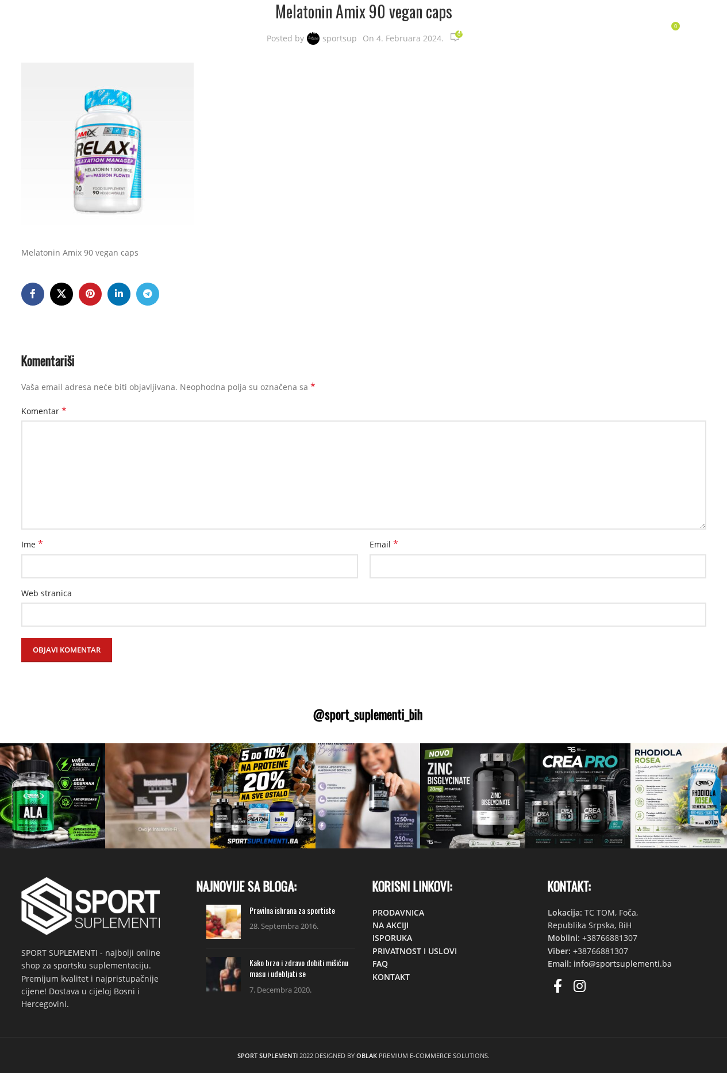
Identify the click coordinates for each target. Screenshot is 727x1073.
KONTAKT (391, 976)
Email (384, 544)
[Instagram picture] (52, 795)
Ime (32, 544)
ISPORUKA (392, 937)
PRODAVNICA (398, 912)
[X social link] (61, 294)
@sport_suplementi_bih (367, 714)
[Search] (622, 30)
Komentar (44, 411)
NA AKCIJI (390, 925)
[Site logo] (86, 29)
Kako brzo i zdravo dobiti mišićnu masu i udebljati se (298, 968)
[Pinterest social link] (90, 294)
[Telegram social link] (147, 294)
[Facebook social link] (32, 294)
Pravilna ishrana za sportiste (292, 910)
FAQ (380, 963)
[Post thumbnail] (223, 922)
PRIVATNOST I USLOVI (414, 950)
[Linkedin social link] (118, 294)
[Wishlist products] (645, 30)
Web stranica (46, 593)
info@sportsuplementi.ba (623, 963)
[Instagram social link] (579, 986)
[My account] (599, 30)
